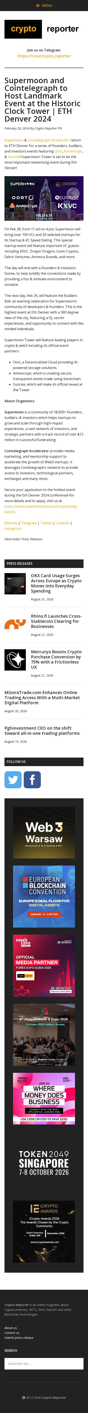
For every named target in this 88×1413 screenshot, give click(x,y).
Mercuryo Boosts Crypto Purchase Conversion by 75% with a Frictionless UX (56, 659)
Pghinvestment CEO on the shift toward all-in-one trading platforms (42, 730)
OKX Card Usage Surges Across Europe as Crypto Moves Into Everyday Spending (56, 583)
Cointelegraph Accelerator (49, 140)
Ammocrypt (73, 151)
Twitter (46, 523)
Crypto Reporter (44, 29)
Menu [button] (47, 5)
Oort (58, 151)
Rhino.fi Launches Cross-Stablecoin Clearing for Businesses (56, 621)
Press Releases (32, 539)
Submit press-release (19, 1338)
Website (11, 523)
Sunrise (14, 156)
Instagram (12, 528)
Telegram (29, 523)
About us (10, 1328)
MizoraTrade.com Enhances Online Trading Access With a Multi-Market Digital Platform (42, 698)
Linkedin (62, 523)
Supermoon (13, 140)
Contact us (11, 1333)
